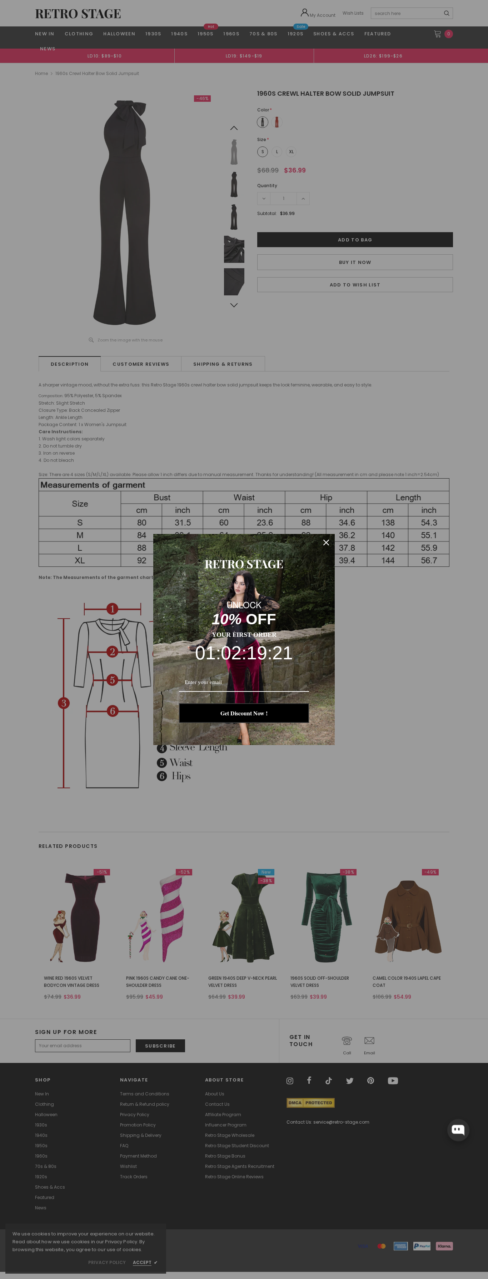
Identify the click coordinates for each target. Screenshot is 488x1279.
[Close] (326, 542)
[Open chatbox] (458, 1130)
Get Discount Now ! (244, 713)
